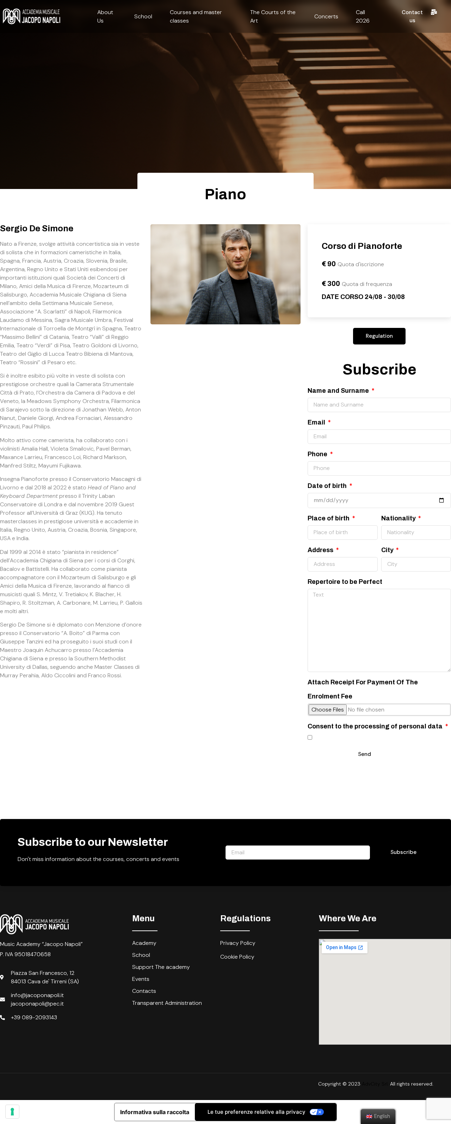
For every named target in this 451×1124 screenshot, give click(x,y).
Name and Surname (339, 390)
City (388, 550)
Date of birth (328, 485)
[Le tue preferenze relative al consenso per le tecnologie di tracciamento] (12, 1111)
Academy (144, 943)
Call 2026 (363, 16)
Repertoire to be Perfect (345, 581)
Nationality (399, 518)
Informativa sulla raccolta (154, 1112)
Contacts (144, 991)
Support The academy (161, 967)
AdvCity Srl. (375, 1084)
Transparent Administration (167, 1003)
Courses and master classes (196, 16)
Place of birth (329, 518)
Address (321, 550)
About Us (105, 16)
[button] (417, 16)
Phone (318, 454)
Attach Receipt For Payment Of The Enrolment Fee (363, 689)
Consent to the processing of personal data (376, 726)
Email (317, 422)
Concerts (326, 16)
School (143, 16)
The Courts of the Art (273, 16)
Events (140, 979)
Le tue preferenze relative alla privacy (256, 1111)
